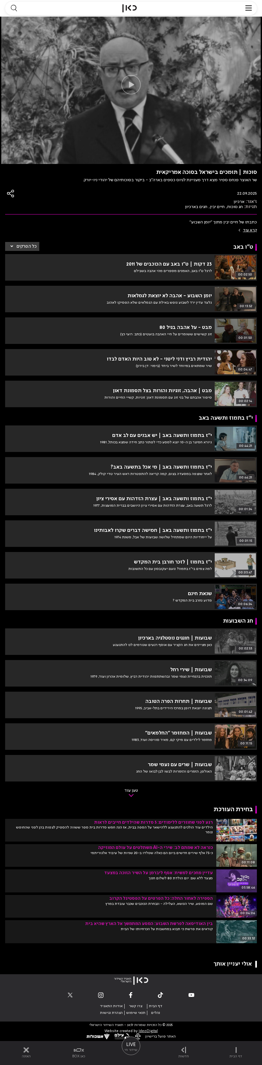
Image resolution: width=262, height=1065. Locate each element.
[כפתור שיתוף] (11, 193)
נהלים (155, 1013)
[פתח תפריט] (248, 8)
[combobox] (22, 246)
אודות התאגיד (111, 1006)
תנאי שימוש (135, 1013)
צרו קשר (135, 1006)
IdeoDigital (148, 1031)
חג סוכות (235, 207)
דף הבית (155, 1006)
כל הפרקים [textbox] (27, 246)
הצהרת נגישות (111, 1013)
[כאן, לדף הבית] (129, 8)
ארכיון (239, 201)
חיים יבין (217, 207)
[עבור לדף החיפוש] (14, 8)
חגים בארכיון (196, 207)
